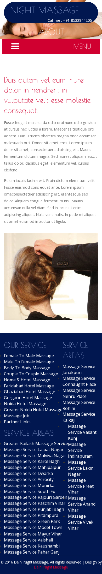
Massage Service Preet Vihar (81, 486)
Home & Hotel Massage (27, 380)
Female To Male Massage (29, 356)
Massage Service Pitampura (31, 515)
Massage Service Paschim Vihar (34, 503)
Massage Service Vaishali (28, 540)
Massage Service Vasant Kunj (82, 432)
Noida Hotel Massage (25, 404)
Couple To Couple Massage (31, 374)
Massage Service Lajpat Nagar (34, 449)
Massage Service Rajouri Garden (35, 497)
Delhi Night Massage (51, 567)
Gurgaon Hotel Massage (28, 397)
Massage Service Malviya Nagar (35, 455)
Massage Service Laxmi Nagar (81, 468)
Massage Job (16, 416)
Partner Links (17, 422)
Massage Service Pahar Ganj (31, 552)
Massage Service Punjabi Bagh (34, 509)
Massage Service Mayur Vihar (33, 534)
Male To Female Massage (29, 362)
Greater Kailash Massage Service (36, 443)
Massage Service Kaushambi (32, 546)
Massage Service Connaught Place (79, 381)
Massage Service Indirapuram (80, 450)
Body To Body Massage (27, 368)
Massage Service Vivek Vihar (80, 522)
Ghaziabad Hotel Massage (29, 391)
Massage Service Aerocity (29, 479)
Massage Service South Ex (29, 491)
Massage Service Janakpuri (79, 369)
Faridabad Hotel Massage (29, 386)
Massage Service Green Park (32, 521)
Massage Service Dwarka (28, 473)
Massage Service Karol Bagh (32, 461)
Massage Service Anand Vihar (81, 504)
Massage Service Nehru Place (79, 393)
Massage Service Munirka (29, 485)
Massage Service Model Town (33, 527)
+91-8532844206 (77, 20)
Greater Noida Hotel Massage (33, 410)
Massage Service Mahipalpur (32, 467)
